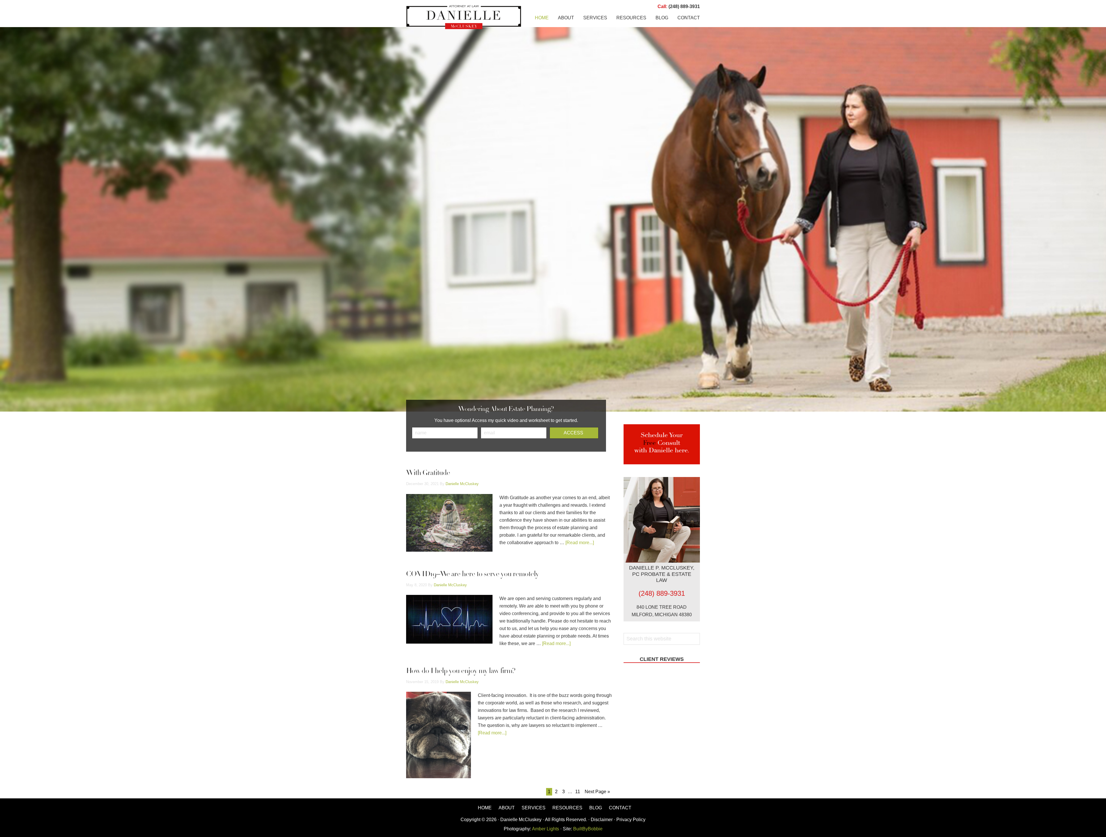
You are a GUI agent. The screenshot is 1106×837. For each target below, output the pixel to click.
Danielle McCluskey (463, 17)
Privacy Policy (630, 819)
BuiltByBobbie (587, 828)
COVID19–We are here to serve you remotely (472, 574)
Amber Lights (545, 828)
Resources (567, 807)
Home (485, 807)
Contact (620, 807)
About (507, 807)
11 (577, 791)
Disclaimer (602, 819)
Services (534, 807)
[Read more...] (579, 542)
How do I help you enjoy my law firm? (461, 671)
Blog (595, 807)
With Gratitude (428, 473)
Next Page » (597, 791)
